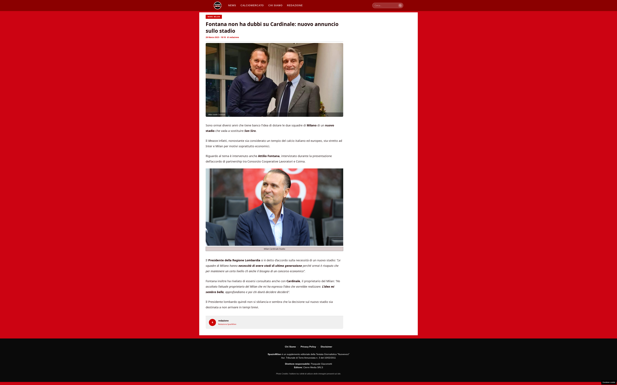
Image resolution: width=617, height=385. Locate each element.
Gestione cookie (609, 382)
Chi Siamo (290, 346)
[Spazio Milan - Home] (217, 5)
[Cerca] (400, 5)
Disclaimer (326, 346)
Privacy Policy (308, 346)
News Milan (214, 17)
